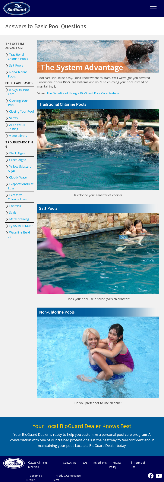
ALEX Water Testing (16, 127)
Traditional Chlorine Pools (18, 56)
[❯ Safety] (19, 118)
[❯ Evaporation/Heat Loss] (19, 186)
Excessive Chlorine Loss (17, 197)
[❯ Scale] (19, 212)
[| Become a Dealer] (38, 477)
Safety (13, 118)
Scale (12, 212)
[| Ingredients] (98, 462)
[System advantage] (16, 7)
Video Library (18, 136)
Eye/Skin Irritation (21, 226)
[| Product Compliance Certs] (70, 477)
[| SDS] (83, 462)
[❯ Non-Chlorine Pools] (19, 74)
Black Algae (17, 153)
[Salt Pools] (98, 208)
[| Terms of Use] (140, 464)
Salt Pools (16, 65)
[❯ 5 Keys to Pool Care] (19, 91)
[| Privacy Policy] (119, 464)
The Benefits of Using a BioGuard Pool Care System (83, 93)
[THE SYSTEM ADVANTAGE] (19, 45)
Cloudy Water (18, 177)
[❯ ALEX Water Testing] (19, 127)
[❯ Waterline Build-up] (19, 234)
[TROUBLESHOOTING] (19, 144)
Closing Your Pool (21, 111)
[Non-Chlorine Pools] (98, 312)
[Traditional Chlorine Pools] (98, 104)
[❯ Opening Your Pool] (19, 102)
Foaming (15, 206)
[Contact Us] (68, 462)
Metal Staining (19, 219)
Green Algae (17, 160)
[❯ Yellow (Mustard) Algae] (19, 168)
